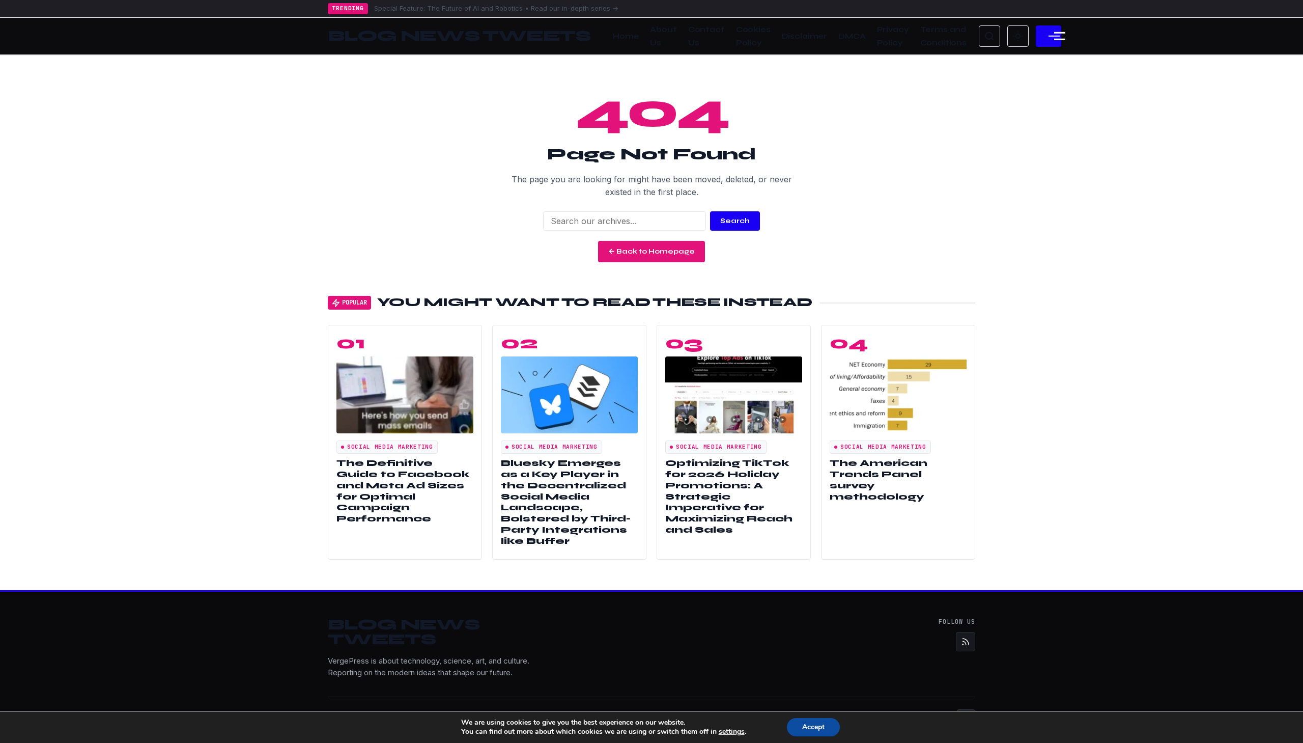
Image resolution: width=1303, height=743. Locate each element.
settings (732, 731)
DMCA (851, 36)
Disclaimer (805, 36)
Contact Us (706, 36)
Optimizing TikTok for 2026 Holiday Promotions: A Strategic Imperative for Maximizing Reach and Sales (728, 496)
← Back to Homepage (651, 251)
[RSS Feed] (965, 641)
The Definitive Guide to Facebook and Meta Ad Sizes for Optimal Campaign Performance (403, 491)
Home (626, 36)
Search (735, 220)
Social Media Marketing (390, 446)
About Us (663, 36)
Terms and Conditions (943, 36)
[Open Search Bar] (989, 36)
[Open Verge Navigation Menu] (1048, 36)
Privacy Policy (893, 36)
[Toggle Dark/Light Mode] (1018, 36)
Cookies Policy (753, 36)
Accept (813, 727)
